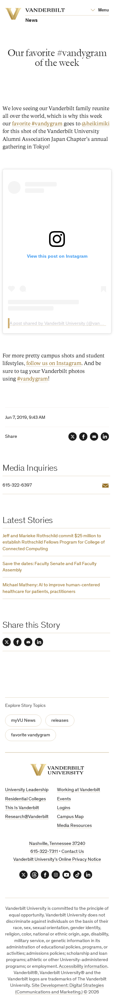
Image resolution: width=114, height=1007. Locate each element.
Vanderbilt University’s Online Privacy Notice (57, 859)
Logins (63, 808)
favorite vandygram (30, 735)
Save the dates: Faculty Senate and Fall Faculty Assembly (50, 567)
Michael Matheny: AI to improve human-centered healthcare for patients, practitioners (51, 588)
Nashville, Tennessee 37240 (57, 843)
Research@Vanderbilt (26, 817)
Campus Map (70, 817)
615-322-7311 (44, 851)
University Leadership (26, 790)
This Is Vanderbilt (22, 808)
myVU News (23, 720)
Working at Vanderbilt (78, 790)
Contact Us (72, 851)
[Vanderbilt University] (57, 770)
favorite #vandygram (37, 123)
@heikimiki (96, 123)
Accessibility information (83, 966)
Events (64, 799)
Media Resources (74, 825)
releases (59, 720)
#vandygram (32, 378)
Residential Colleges (25, 799)
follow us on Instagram (53, 363)
